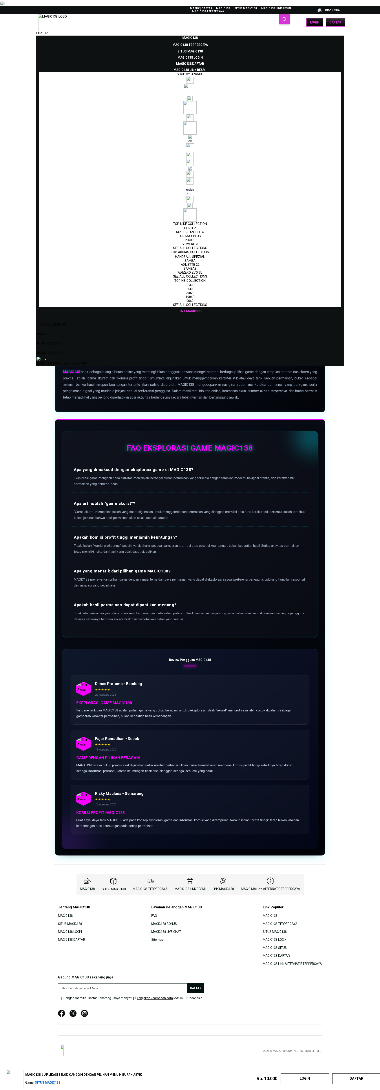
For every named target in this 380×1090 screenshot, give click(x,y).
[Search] (284, 19)
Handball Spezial (190, 257)
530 (190, 285)
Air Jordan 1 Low (190, 232)
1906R (190, 297)
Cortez (190, 228)
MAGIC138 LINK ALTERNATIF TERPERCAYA (270, 889)
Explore (42, 33)
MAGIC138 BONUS (164, 923)
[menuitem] (190, 37)
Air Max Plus (190, 236)
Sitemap (157, 939)
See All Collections (190, 248)
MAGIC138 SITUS (275, 947)
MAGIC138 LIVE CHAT (166, 931)
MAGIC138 (223, 8)
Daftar (335, 22)
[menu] (190, 175)
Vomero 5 (190, 244)
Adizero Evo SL (190, 272)
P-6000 (190, 240)
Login (314, 22)
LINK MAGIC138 (223, 889)
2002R (190, 293)
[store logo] (52, 22)
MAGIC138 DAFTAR (71, 939)
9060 (190, 301)
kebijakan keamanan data (155, 998)
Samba (190, 261)
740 (190, 289)
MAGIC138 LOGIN (49, 353)
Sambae (190, 269)
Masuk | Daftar (201, 8)
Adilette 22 (190, 265)
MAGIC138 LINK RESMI (276, 8)
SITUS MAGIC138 (245, 8)
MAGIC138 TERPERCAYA (208, 11)
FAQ (154, 915)
